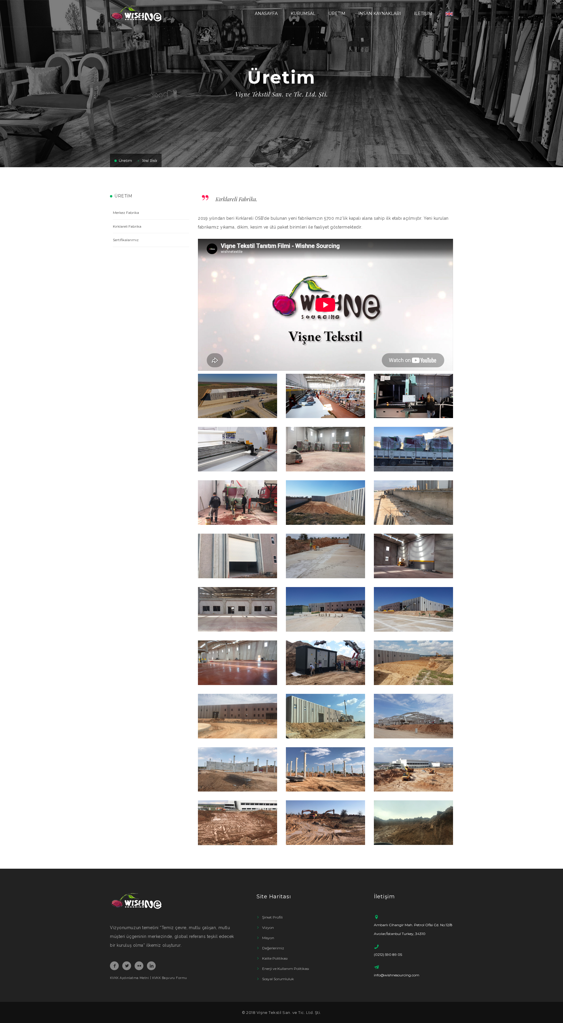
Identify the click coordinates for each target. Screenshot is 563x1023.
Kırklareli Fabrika (127, 226)
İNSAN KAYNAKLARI (379, 13)
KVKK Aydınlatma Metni (129, 978)
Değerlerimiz (273, 948)
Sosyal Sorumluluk (278, 979)
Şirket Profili (272, 917)
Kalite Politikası (275, 958)
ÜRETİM (336, 13)
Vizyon (268, 927)
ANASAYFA (266, 13)
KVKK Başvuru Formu (169, 978)
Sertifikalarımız (126, 240)
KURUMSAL (303, 13)
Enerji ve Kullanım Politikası (285, 968)
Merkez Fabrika (126, 212)
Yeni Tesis (149, 160)
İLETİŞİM (423, 13)
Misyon (268, 938)
